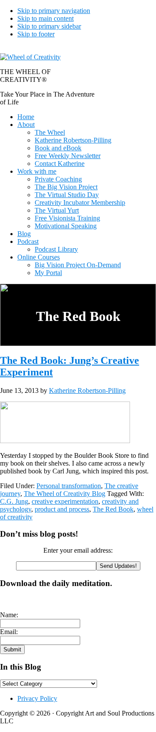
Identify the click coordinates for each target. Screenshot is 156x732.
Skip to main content (45, 18)
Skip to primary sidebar (49, 26)
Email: (9, 631)
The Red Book (113, 509)
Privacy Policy (37, 698)
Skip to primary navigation (53, 10)
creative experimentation (65, 501)
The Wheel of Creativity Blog (64, 493)
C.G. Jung (14, 501)
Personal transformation (68, 485)
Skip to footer (36, 34)
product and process (62, 509)
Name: (9, 615)
